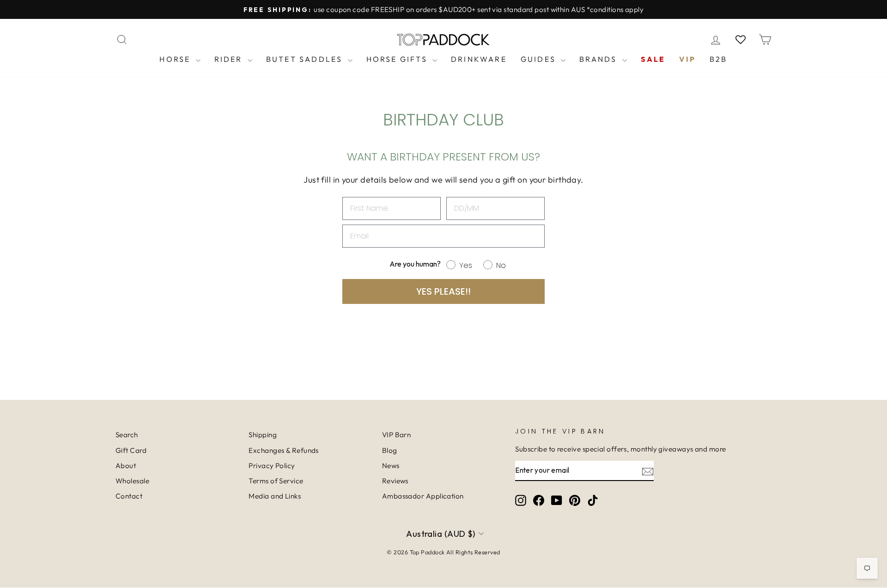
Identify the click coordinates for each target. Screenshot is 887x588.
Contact (128, 496)
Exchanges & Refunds (284, 450)
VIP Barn (396, 434)
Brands (599, 59)
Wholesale (132, 480)
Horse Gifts (398, 59)
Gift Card (130, 450)
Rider (229, 59)
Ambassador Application (423, 496)
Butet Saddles (306, 59)
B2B (719, 59)
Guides (540, 59)
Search (126, 434)
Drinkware (479, 59)
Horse (176, 59)
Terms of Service (276, 480)
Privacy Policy (272, 465)
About (125, 465)
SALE (653, 59)
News (391, 465)
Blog (389, 450)
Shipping (263, 434)
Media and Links (275, 496)
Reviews (395, 480)
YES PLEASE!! (443, 291)
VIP (687, 59)
